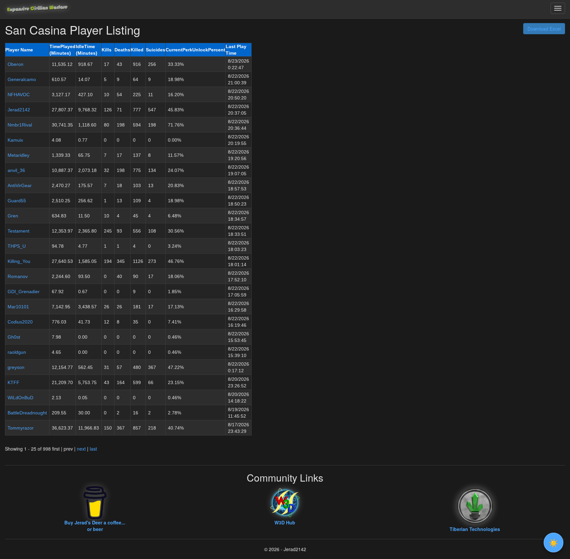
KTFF (13, 382)
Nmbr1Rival (20, 124)
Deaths (122, 49)
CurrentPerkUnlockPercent (195, 49)
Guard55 (17, 200)
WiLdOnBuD (20, 397)
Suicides (155, 49)
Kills (106, 49)
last (93, 448)
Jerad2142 (19, 109)
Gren (13, 215)
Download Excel (544, 28)
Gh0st (14, 337)
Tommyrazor (21, 428)
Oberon (15, 64)
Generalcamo (22, 79)
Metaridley (18, 155)
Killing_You (19, 261)
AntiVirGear (20, 185)
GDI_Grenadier (24, 291)
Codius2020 (20, 321)
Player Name (19, 49)
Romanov (18, 276)
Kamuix (15, 140)
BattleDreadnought (27, 412)
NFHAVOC (19, 94)
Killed (137, 49)
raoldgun (17, 352)
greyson (16, 367)
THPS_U (17, 246)
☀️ (553, 542)
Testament (18, 231)
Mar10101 (18, 306)
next (81, 448)
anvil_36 (16, 170)
